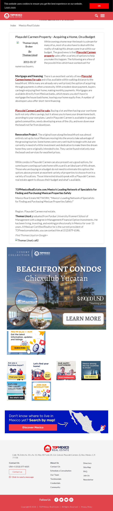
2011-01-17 (29, 56)
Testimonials (55, 479)
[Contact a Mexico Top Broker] (26, 240)
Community (55, 487)
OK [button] (99, 6)
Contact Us (55, 466)
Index (13, 25)
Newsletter (88, 479)
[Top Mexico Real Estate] (13, 16)
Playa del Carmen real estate (39, 211)
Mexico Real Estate (29, 25)
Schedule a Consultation (60, 471)
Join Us (86, 475)
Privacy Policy (86, 507)
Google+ (43, 235)
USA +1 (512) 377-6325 (19, 466)
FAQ (85, 471)
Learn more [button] (10, 7)
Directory (87, 463)
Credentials (55, 483)
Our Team (54, 475)
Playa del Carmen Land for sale (32, 110)
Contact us (17, 472)
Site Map (87, 467)
